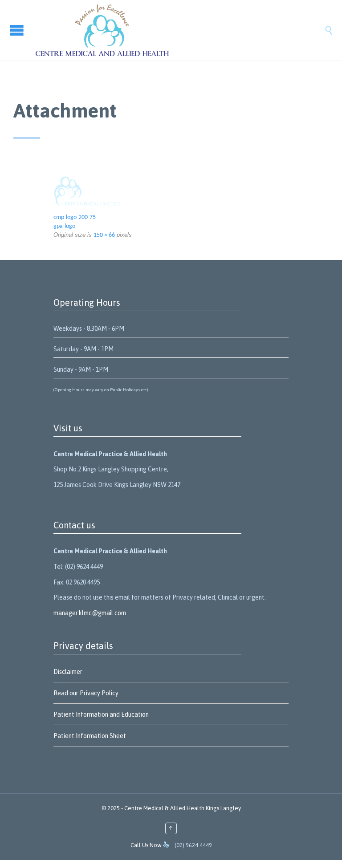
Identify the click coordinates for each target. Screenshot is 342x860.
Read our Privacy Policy (85, 693)
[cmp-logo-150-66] (171, 191)
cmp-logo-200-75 (74, 217)
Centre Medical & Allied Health (164, 808)
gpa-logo (64, 226)
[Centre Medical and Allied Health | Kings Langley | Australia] (180, 30)
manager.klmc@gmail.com (89, 613)
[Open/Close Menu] (18, 30)
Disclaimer (67, 671)
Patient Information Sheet (89, 735)
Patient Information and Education (101, 714)
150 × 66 (104, 235)
